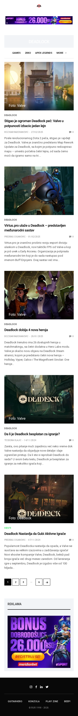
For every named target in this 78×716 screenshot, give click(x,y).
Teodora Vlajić (12, 440)
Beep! (67, 701)
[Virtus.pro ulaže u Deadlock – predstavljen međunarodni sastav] (39, 190)
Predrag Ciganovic (15, 237)
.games (16, 53)
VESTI (7, 528)
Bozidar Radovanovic (16, 132)
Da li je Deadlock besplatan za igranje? (32, 434)
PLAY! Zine (52, 701)
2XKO (28, 53)
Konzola (34, 701)
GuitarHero (15, 701)
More (60, 53)
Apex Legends (43, 53)
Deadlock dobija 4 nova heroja (26, 330)
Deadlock (10, 115)
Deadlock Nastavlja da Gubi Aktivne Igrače (35, 534)
